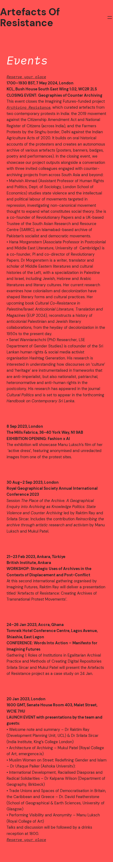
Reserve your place (26, 76)
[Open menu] (109, 17)
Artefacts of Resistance (30, 17)
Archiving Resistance (28, 107)
